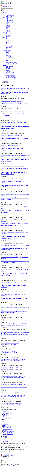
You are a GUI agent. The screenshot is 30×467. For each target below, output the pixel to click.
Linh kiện (8, 31)
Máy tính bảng (9, 20)
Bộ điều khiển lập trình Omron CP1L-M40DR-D (11, 369)
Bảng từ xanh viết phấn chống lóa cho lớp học (11, 404)
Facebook (5, 441)
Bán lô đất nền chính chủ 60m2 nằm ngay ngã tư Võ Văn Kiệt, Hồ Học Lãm (15, 261)
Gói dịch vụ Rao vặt (6, 6)
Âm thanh (8, 26)
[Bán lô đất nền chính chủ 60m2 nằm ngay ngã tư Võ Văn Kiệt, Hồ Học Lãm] (15, 258)
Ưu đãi (4, 430)
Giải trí (7, 70)
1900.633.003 (4, 437)
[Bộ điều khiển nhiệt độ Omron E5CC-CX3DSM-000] (13, 376)
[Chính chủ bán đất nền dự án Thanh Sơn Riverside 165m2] (14, 111)
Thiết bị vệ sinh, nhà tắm (11, 62)
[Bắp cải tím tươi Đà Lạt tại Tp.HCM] (9, 351)
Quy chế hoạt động (7, 427)
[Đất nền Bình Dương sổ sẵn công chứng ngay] (11, 101)
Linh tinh (8, 71)
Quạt (7, 60)
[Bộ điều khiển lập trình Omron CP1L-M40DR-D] (12, 367)
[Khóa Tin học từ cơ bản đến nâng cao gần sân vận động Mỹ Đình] (15, 385)
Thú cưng (8, 67)
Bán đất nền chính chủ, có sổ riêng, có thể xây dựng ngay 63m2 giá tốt (14, 298)
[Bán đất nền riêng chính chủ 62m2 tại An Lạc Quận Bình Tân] (15, 245)
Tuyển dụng (8, 35)
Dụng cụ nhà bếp (10, 58)
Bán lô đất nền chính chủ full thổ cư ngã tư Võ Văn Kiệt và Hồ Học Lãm (14, 237)
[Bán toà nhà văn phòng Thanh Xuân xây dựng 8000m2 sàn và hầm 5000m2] (15, 333)
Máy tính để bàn (9, 22)
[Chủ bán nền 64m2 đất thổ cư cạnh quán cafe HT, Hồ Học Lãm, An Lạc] (15, 182)
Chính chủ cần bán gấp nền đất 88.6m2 (12, 148)
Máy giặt (8, 52)
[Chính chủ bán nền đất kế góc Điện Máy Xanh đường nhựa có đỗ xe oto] (15, 308)
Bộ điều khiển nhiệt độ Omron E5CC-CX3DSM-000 (12, 377)
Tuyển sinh (8, 33)
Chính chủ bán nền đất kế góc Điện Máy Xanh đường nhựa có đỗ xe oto (14, 311)
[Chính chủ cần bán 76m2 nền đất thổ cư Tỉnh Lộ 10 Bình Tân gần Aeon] (15, 123)
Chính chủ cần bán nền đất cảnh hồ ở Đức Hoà (14, 138)
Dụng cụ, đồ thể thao (10, 75)
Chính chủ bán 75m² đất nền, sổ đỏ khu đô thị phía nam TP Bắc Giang (14, 173)
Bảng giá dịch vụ (7, 426)
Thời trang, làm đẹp (10, 66)
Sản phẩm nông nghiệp (11, 78)
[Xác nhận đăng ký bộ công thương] (9, 451)
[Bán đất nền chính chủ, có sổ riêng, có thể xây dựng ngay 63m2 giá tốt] (15, 295)
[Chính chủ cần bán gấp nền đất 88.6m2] (10, 145)
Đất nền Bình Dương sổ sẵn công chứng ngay (14, 103)
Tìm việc (8, 36)
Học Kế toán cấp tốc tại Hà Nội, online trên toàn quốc (12, 396)
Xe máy (8, 40)
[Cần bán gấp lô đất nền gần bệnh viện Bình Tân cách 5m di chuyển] (15, 271)
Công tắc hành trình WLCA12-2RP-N (9, 344)
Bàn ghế (8, 55)
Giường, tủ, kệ (9, 56)
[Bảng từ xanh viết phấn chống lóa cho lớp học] (11, 403)
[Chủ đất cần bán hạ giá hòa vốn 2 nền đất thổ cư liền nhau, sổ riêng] (15, 156)
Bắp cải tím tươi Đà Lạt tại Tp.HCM (9, 352)
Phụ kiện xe (8, 43)
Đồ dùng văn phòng (10, 76)
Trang (2, 320)
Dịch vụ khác (9, 46)
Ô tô (7, 38)
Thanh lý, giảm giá (10, 72)
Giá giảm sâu (9, 14)
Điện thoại (8, 19)
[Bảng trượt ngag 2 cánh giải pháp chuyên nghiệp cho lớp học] (15, 323)
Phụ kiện (8, 30)
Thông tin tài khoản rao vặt (9, 431)
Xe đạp (7, 41)
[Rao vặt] (6, 4)
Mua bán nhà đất (10, 15)
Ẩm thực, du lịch (10, 68)
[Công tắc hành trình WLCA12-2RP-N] (10, 343)
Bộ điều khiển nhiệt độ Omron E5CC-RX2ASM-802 (12, 360)
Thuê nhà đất (9, 16)
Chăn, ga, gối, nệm (10, 57)
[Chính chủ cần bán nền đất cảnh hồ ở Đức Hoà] (11, 135)
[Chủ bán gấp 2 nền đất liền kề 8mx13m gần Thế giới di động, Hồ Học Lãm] (15, 221)
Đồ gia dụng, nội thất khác (12, 63)
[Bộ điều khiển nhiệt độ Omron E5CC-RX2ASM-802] (13, 359)
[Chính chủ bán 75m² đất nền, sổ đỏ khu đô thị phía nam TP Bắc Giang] (15, 169)
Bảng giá (5, 425)
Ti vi (7, 27)
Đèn (7, 61)
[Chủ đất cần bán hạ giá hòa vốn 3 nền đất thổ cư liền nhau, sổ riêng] (15, 195)
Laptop (7, 21)
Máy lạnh (8, 53)
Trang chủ (5, 81)
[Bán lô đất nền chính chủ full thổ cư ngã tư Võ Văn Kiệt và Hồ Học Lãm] (15, 233)
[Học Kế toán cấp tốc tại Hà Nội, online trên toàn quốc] (13, 395)
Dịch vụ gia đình (10, 48)
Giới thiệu (5, 424)
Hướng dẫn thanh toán (8, 434)
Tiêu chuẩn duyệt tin (7, 429)
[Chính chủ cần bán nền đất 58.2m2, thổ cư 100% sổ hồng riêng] (15, 208)
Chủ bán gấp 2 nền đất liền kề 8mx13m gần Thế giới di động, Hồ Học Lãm (14, 224)
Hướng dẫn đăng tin (7, 432)
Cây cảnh (8, 73)
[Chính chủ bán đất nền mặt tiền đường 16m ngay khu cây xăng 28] (15, 89)
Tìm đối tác (8, 47)
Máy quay (8, 25)
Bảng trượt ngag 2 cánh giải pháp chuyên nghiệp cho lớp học (14, 325)
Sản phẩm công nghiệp (11, 77)
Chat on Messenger (13, 465)
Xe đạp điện (9, 42)
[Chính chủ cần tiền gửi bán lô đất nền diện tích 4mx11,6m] (14, 282)
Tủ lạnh (8, 51)
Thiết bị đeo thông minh (11, 28)
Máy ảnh (8, 23)
